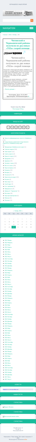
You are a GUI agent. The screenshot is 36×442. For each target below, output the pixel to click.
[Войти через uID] (8, 127)
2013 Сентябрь (9, 286)
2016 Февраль (8, 354)
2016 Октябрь (8, 370)
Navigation (9, 28)
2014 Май (7, 305)
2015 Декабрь (8, 349)
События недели (9, 149)
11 (13, 221)
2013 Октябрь (8, 289)
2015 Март (7, 328)
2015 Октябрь (8, 344)
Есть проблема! (9, 186)
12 (18, 221)
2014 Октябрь (8, 316)
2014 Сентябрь (9, 314)
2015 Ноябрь (8, 347)
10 (9, 221)
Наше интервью (9, 168)
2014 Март (7, 300)
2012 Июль (8, 254)
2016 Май (7, 360)
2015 (10, 34)
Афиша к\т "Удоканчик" (11, 191)
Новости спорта (9, 156)
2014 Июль (8, 310)
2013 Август (8, 284)
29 (31, 227)
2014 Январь (8, 296)
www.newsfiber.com (13, 389)
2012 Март (7, 245)
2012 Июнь (8, 252)
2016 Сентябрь (9, 367)
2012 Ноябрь (8, 263)
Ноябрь (15, 34)
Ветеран (7, 172)
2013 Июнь (8, 279)
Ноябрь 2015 (18, 211)
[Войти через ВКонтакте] (12, 127)
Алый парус (8, 184)
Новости (5, 389)
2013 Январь (8, 268)
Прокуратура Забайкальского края (14, 147)
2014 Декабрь (8, 321)
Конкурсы (7, 170)
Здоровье (7, 161)
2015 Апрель (8, 330)
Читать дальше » (10, 89)
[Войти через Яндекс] (20, 127)
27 (22, 227)
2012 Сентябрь (9, 259)
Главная (5, 34)
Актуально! (8, 175)
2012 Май (7, 249)
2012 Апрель (8, 247)
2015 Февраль (8, 326)
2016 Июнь (8, 363)
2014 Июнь (8, 307)
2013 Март (7, 272)
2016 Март (7, 356)
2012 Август (8, 256)
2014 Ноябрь (8, 319)
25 (13, 227)
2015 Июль (8, 337)
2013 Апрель (8, 275)
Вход (22, 109)
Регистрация (16, 109)
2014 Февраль (8, 298)
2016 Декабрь (8, 374)
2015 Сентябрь (9, 342)
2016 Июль (8, 365)
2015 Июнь (8, 335)
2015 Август (8, 340)
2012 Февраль (8, 242)
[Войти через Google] (24, 127)
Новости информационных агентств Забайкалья (18, 138)
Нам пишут (8, 181)
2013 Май (7, 277)
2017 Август (8, 379)
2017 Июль (8, 377)
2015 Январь (8, 323)
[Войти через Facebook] (16, 127)
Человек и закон (9, 163)
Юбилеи (7, 198)
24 (9, 227)
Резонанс (7, 200)
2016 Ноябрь (8, 372)
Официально (8, 188)
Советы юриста (9, 154)
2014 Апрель (8, 303)
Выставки (7, 193)
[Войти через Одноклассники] (27, 127)
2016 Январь (8, 351)
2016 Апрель (8, 358)
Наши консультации (10, 177)
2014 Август (8, 312)
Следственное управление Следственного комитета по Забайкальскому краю (15, 142)
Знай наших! (8, 151)
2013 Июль (8, 282)
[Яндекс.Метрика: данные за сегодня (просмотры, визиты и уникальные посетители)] (8, 407)
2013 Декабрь (8, 293)
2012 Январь (8, 240)
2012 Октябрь (8, 261)
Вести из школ (9, 165)
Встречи (7, 179)
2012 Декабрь (8, 265)
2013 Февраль (8, 270)
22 (31, 224)
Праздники (8, 158)
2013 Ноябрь (8, 291)
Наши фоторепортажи (11, 195)
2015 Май (7, 333)
